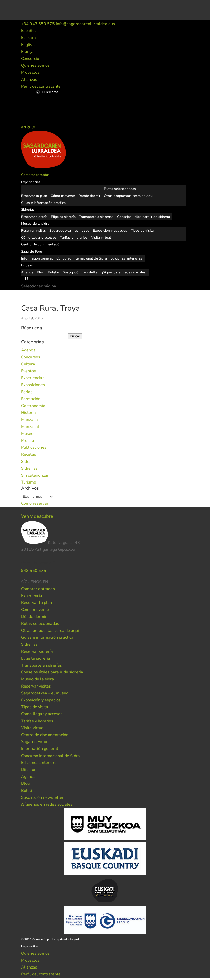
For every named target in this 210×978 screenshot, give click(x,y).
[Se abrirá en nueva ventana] (52, 582)
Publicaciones (33, 447)
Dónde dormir (89, 195)
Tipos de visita (142, 230)
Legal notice (29, 946)
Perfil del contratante (41, 86)
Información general (37, 258)
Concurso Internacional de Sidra (81, 258)
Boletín (53, 272)
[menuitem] (28, 30)
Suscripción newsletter (81, 272)
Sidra (26, 461)
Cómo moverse (63, 195)
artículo (28, 127)
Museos (28, 433)
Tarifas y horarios (74, 237)
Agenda (27, 272)
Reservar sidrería (34, 216)
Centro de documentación (41, 244)
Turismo (28, 482)
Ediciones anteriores (126, 258)
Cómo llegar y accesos (39, 237)
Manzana (29, 419)
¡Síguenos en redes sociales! (124, 272)
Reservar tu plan (34, 195)
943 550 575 (33, 571)
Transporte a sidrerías (96, 216)
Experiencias (30, 181)
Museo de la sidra (35, 223)
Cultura (28, 364)
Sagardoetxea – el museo (69, 230)
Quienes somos (35, 65)
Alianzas (29, 79)
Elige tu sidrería (63, 216)
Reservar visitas (33, 230)
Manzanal (30, 427)
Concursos (30, 357)
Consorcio (30, 58)
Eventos (28, 371)
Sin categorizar (35, 475)
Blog (40, 272)
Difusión (27, 265)
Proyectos (30, 72)
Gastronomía (33, 406)
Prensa (27, 440)
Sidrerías (28, 209)
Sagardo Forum (33, 251)
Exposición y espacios (110, 230)
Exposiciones (33, 385)
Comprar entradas (35, 174)
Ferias (27, 392)
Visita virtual (101, 237)
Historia (28, 412)
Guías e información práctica (43, 202)
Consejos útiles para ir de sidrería (143, 216)
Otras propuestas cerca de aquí (128, 195)
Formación (30, 399)
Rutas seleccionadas (120, 188)
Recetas (28, 454)
